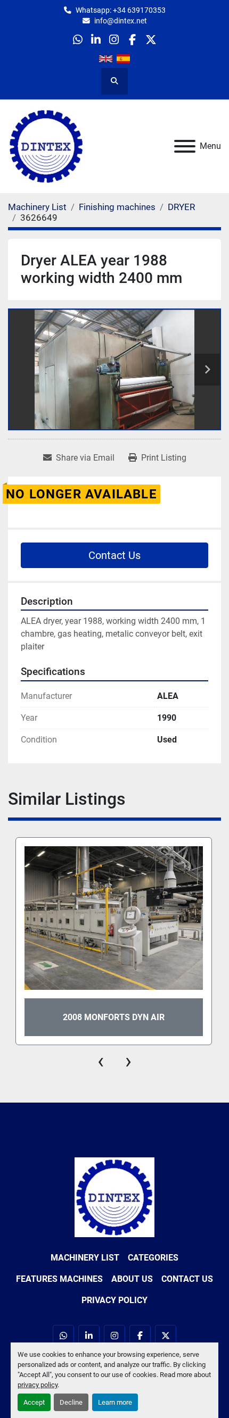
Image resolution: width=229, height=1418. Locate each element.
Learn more (115, 1402)
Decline (71, 1402)
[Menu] (184, 146)
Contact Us (114, 555)
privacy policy (38, 1385)
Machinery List (85, 1258)
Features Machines (59, 1279)
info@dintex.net (120, 20)
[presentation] (100, 1061)
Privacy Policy (114, 1300)
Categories (153, 1258)
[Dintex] (114, 1196)
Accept (34, 1402)
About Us (132, 1279)
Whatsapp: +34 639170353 (121, 10)
